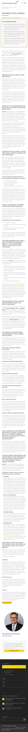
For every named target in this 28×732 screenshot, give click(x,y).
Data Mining (19, 287)
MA (4, 682)
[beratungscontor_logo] (11, 2)
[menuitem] (21, 3)
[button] (2, 729)
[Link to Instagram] (19, 727)
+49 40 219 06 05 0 (10, 674)
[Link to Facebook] (15, 727)
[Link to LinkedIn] (25, 727)
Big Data (6, 363)
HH (4, 666)
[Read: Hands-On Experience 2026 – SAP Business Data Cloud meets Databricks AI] (3, 699)
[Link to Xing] (23, 727)
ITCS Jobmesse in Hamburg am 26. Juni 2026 (13, 707)
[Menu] (24, 3)
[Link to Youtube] (17, 727)
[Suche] (21, 3)
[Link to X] (21, 727)
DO (4, 685)
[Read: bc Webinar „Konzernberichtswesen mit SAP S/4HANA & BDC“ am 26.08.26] (3, 704)
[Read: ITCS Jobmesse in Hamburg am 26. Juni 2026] (3, 708)
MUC (5, 678)
